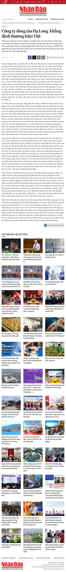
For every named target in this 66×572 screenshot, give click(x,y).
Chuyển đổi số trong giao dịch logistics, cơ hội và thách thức (11, 493)
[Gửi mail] (39, 57)
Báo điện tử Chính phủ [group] (8, 558)
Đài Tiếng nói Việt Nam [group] (43, 558)
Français (27, 2)
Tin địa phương (56, 2)
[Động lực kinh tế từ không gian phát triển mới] (11, 376)
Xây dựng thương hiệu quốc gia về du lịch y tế (54, 283)
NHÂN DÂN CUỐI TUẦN (41, 19)
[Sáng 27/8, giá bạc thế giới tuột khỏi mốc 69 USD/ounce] (54, 324)
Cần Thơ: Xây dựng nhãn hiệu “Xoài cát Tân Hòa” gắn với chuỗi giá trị (32, 439)
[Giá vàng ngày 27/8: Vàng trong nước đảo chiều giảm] (11, 324)
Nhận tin (60, 2)
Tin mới (52, 2)
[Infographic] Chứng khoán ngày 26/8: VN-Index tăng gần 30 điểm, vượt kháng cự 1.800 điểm (32, 388)
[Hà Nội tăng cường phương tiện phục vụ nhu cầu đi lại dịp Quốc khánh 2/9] (11, 403)
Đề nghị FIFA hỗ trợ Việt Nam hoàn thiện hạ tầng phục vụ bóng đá (31, 309)
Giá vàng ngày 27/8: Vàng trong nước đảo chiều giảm (10, 335)
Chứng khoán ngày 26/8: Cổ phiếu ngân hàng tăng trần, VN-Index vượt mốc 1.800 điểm (32, 467)
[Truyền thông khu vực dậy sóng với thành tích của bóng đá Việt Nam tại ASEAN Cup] (11, 273)
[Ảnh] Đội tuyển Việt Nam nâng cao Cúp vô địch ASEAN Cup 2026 (33, 284)
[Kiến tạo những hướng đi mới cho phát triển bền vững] (54, 376)
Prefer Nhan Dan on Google (56, 57)
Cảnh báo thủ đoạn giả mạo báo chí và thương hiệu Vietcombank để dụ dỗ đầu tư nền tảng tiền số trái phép (54, 494)
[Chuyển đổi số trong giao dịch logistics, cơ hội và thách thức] (11, 481)
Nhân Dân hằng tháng (57, 19)
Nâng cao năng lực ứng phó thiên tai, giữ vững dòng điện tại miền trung (32, 493)
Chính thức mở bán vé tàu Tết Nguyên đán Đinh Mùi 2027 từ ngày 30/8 (54, 309)
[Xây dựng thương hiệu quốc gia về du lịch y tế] (54, 273)
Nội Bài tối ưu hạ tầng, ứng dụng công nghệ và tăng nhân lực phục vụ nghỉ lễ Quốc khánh (10, 521)
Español (39, 2)
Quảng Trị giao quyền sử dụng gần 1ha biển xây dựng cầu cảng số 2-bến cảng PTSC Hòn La (11, 440)
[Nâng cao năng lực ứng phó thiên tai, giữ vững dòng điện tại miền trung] (33, 481)
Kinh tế (4, 26)
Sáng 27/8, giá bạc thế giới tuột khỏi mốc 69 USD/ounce (54, 335)
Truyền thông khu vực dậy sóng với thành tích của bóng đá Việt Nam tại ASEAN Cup (11, 284)
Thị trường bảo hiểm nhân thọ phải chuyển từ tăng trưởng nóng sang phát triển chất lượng (11, 361)
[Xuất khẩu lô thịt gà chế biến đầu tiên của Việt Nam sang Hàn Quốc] (33, 403)
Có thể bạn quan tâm (14, 234)
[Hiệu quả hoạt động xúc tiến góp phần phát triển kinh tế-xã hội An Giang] (54, 535)
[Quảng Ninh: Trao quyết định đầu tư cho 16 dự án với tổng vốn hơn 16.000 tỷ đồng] (11, 454)
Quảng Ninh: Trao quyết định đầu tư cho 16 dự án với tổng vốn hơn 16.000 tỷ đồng (11, 466)
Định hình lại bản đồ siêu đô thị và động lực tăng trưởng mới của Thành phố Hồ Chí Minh (32, 548)
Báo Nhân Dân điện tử (33, 11)
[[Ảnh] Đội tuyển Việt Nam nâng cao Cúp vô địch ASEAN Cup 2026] (33, 273)
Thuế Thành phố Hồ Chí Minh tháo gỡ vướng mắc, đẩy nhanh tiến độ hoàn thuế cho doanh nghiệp (54, 521)
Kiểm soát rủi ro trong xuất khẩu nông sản (54, 359)
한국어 (43, 2)
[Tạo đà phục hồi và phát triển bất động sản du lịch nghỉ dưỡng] (54, 428)
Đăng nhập (64, 2)
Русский (33, 2)
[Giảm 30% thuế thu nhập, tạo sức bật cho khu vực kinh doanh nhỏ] (54, 454)
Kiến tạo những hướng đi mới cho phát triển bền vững (54, 386)
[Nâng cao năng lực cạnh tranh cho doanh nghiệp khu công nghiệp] (33, 349)
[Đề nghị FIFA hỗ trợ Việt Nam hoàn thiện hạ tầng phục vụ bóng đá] (33, 297)
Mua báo (48, 2)
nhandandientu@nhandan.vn (55, 569)
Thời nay (30, 19)
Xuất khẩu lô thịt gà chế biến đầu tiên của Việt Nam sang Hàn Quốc (32, 414)
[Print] (43, 57)
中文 (21, 2)
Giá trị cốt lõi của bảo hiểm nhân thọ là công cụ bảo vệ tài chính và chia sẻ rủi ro (54, 414)
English (18, 2)
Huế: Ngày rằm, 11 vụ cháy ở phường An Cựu (54, 256)
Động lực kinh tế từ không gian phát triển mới (10, 386)
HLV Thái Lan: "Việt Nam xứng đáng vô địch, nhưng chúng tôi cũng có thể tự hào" (11, 257)
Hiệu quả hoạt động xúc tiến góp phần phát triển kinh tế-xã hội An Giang (54, 547)
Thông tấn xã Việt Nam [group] (26, 558)
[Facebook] (30, 57)
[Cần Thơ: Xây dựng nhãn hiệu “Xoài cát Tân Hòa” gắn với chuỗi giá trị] (33, 428)
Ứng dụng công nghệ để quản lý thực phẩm (11, 546)
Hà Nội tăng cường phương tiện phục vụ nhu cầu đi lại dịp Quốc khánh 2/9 (10, 414)
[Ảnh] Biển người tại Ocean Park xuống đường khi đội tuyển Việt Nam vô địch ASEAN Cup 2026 (10, 310)
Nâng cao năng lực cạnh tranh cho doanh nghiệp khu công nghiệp (32, 360)
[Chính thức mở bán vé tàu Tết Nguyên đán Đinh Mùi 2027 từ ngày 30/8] (54, 297)
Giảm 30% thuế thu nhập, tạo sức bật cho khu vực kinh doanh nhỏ (54, 466)
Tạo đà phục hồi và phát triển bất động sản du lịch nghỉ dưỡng (54, 439)
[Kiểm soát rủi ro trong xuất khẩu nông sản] (54, 349)
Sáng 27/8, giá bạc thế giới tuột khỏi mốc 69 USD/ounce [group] (19, 23)
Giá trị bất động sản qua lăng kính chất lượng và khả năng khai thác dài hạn (32, 336)
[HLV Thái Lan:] (11, 246)
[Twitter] (34, 57)
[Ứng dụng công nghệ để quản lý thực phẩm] (11, 535)
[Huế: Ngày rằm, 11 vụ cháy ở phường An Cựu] (54, 246)
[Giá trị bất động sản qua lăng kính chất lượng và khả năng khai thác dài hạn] (33, 324)
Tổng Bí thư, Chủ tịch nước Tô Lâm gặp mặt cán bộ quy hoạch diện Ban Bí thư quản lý (32, 258)
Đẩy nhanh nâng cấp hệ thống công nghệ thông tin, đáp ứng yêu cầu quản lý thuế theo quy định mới (32, 521)
